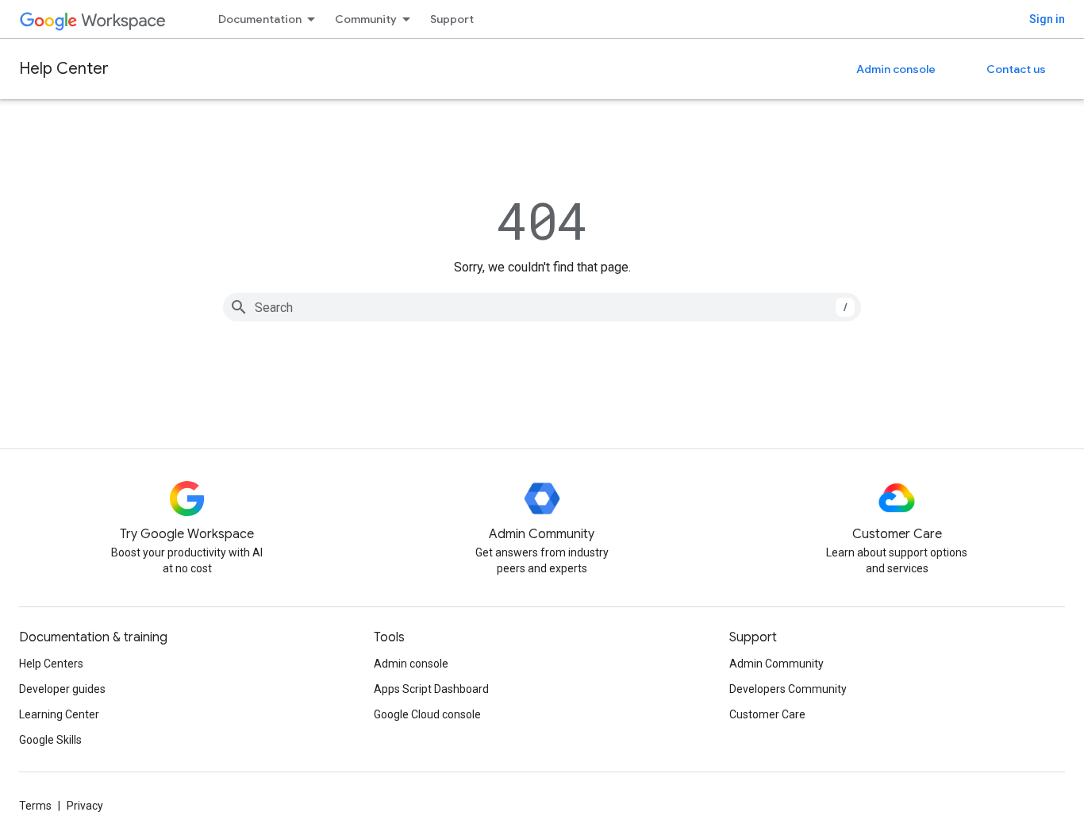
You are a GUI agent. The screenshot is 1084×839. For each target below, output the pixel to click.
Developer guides (62, 689)
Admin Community (776, 663)
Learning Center (59, 714)
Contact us (1016, 69)
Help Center (64, 69)
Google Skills (50, 739)
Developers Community (788, 689)
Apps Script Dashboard (431, 689)
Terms (35, 805)
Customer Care (767, 714)
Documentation (260, 19)
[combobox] (542, 307)
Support (452, 19)
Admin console (896, 69)
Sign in (1047, 19)
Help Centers (51, 663)
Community (366, 19)
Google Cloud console (427, 714)
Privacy (85, 805)
